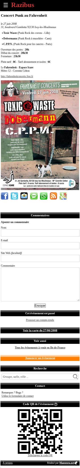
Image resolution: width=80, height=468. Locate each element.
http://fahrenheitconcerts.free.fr (17, 76)
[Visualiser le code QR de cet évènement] (40, 452)
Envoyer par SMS (34, 196)
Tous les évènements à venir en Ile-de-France (40, 347)
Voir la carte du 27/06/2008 (40, 330)
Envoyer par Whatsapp (43, 196)
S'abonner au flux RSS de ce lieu (53, 196)
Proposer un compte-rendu (40, 320)
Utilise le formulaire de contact (18, 395)
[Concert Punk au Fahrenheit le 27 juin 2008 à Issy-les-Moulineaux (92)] (40, 189)
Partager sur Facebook (4, 196)
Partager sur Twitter (14, 196)
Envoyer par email (24, 196)
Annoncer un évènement (40, 358)
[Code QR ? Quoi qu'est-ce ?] (55, 404)
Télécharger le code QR (40, 455)
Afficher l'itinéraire (63, 196)
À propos (8, 462)
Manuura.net (66, 462)
